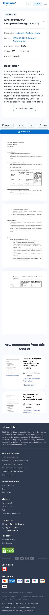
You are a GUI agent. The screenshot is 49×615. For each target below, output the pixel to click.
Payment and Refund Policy (12, 611)
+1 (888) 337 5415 (11, 531)
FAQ (3, 510)
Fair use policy (32, 604)
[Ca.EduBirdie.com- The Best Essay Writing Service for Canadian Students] (4, 570)
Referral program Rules (27, 607)
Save (44, 125)
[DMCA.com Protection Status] (24, 550)
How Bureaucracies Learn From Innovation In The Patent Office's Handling (32, 363)
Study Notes (6, 492)
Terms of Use (19, 604)
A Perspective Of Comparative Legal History (21, 21)
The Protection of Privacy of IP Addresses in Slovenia (33, 397)
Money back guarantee (11, 513)
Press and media (8, 540)
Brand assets (7, 543)
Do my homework (8, 475)
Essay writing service (10, 457)
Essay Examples (8, 485)
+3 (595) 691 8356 (12, 528)
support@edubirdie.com (16, 445)
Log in (37, 4)
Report (8, 125)
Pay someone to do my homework (15, 461)
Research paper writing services (14, 468)
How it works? (7, 503)
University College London (28, 33)
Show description (26, 108)
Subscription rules (9, 607)
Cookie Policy (30, 611)
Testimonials (7, 506)
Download (26, 131)
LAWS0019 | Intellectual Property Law (24, 40)
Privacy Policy (7, 604)
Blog (3, 489)
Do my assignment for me (12, 464)
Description (11, 66)
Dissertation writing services (12, 471)
